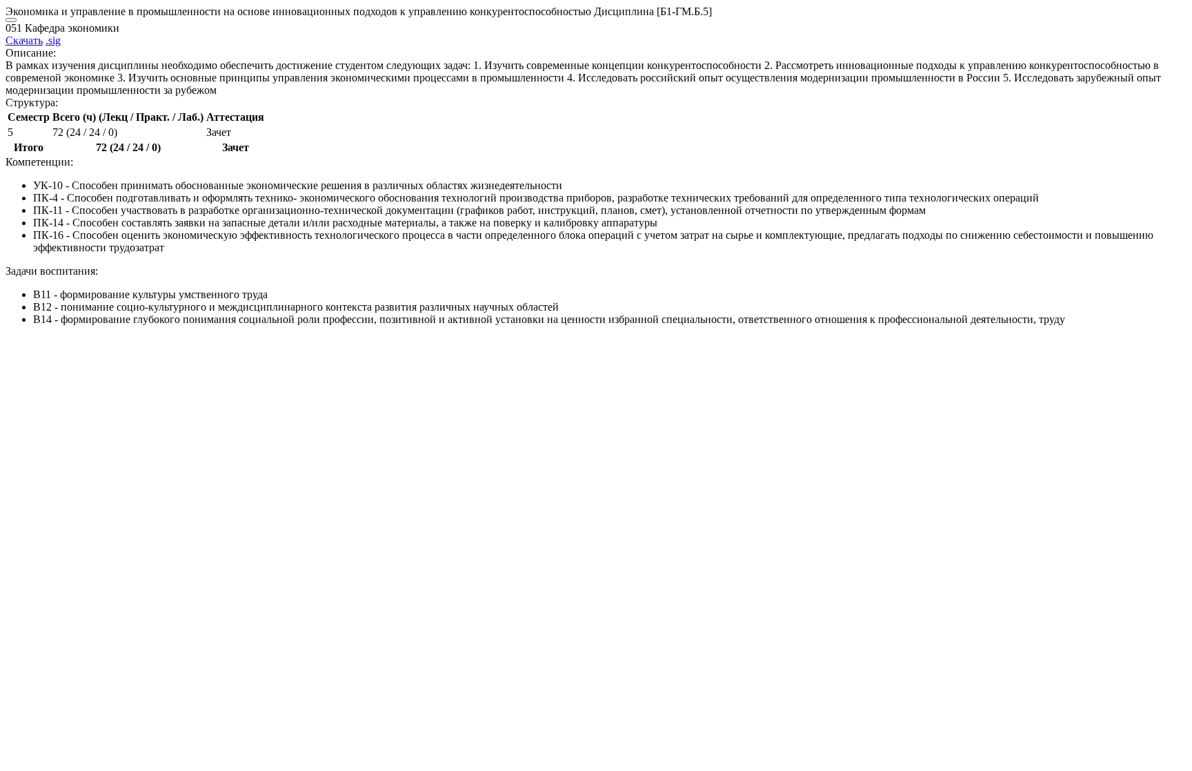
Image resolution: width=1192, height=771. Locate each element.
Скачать (24, 40)
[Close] (11, 20)
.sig (53, 40)
